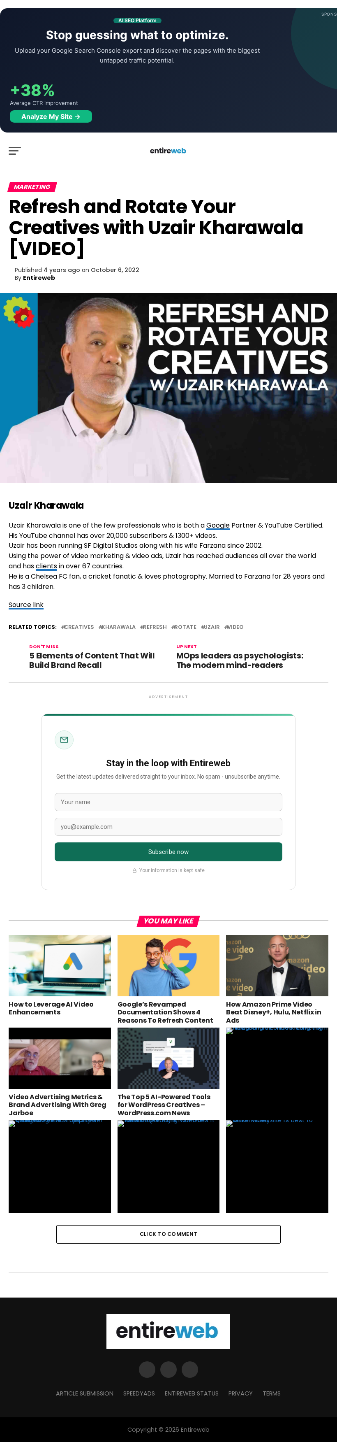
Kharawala (119, 627)
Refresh (155, 627)
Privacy (241, 1393)
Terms (272, 1393)
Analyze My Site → (51, 116)
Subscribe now (168, 852)
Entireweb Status (192, 1393)
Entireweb (39, 278)
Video (235, 627)
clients (46, 566)
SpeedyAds (139, 1393)
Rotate (185, 627)
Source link (26, 604)
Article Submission (84, 1393)
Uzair (212, 627)
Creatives (79, 627)
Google (218, 525)
